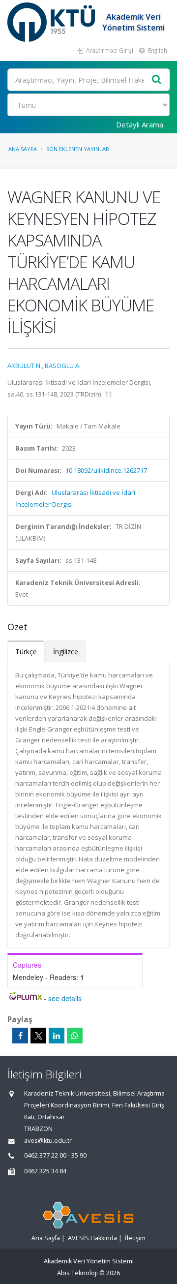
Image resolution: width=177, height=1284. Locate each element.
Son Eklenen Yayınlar (77, 149)
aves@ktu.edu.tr (48, 1140)
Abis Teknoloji (77, 1273)
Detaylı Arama (139, 124)
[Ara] (157, 80)
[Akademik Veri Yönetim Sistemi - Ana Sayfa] (52, 22)
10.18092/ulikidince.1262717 (106, 470)
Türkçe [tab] (26, 651)
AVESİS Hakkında (92, 1238)
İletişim (135, 1238)
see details (65, 998)
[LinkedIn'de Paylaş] (56, 1035)
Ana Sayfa (22, 149)
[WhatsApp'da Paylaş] (75, 1035)
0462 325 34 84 (45, 1171)
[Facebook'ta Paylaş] (20, 1035)
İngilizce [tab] (65, 651)
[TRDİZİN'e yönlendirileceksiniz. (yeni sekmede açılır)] (108, 394)
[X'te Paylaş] (38, 1035)
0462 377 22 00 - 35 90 (55, 1155)
